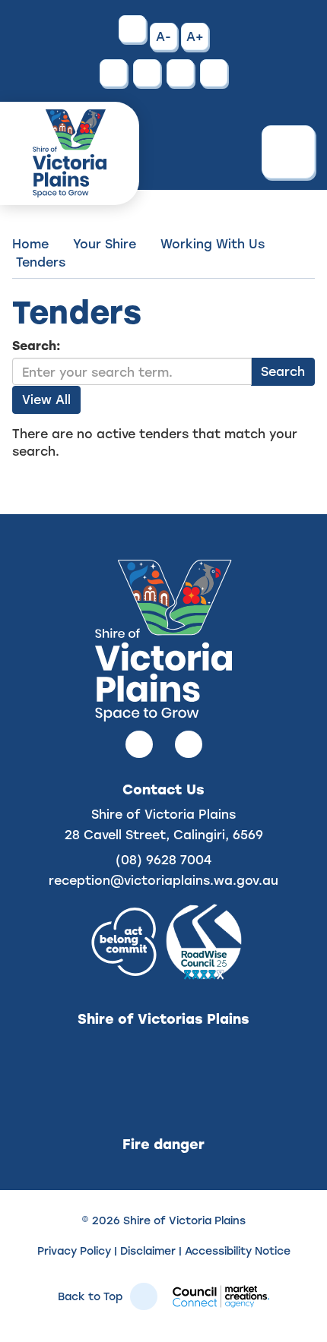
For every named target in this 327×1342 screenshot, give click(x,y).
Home (30, 243)
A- (163, 36)
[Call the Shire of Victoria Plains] (113, 73)
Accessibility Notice (237, 1250)
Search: (36, 345)
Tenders (40, 262)
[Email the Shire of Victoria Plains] (146, 73)
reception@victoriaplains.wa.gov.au (163, 880)
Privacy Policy (74, 1250)
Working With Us (212, 243)
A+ (195, 36)
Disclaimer (148, 1250)
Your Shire (104, 243)
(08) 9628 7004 (163, 859)
